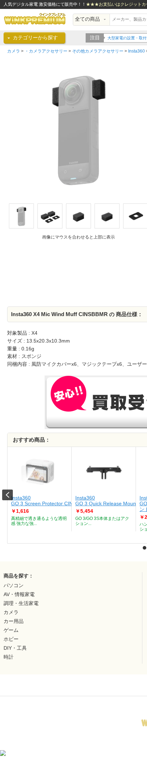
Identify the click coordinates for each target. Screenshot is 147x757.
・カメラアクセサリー (46, 51)
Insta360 (136, 51)
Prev (7, 495)
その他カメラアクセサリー (97, 51)
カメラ (13, 51)
